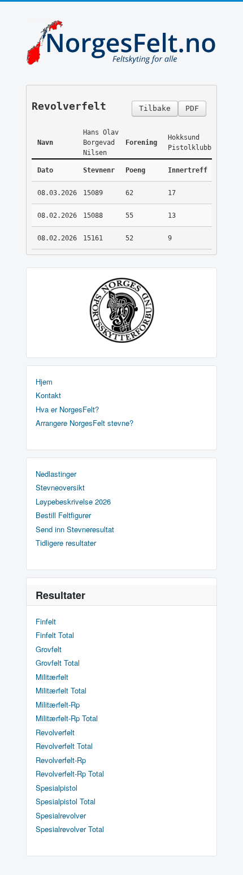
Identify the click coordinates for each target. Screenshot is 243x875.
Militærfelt (52, 677)
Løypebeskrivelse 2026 (73, 502)
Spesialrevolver (61, 816)
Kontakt (48, 395)
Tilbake (155, 108)
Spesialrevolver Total (70, 829)
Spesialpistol (56, 788)
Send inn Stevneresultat (75, 529)
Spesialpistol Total (66, 801)
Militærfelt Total (61, 691)
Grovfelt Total (58, 663)
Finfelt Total (55, 635)
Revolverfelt (55, 732)
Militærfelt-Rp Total (67, 718)
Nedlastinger (56, 474)
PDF (192, 108)
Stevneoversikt (60, 487)
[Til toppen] (225, 856)
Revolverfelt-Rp (61, 760)
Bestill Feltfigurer (63, 515)
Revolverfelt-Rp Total (70, 774)
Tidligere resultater (66, 543)
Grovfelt (49, 649)
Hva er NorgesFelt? (67, 409)
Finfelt (46, 622)
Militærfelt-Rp (58, 705)
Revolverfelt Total (64, 746)
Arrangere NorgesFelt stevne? (84, 423)
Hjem (44, 382)
